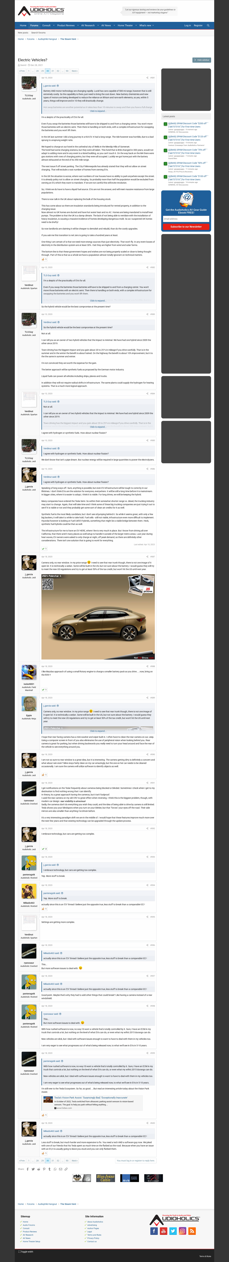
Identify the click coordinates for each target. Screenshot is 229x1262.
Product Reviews (66, 25)
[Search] (208, 25)
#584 (152, 393)
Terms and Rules (94, 1235)
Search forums (38, 32)
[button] (53, 25)
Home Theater (125, 25)
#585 (152, 440)
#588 (152, 666)
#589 (152, 698)
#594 (152, 885)
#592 (152, 828)
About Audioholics (95, 1222)
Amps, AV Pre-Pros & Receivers (180, 172)
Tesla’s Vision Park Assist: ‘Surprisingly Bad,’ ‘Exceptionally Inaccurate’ (90, 1097)
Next (74, 71)
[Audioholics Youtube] (163, 1234)
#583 (152, 314)
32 (58, 71)
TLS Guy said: (50, 275)
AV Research (88, 25)
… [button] (32, 71)
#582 (152, 267)
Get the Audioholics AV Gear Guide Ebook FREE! (186, 211)
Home (23, 25)
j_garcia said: (49, 86)
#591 (152, 783)
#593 (152, 857)
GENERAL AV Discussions (178, 132)
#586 (152, 469)
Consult (46, 25)
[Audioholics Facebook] (154, 1234)
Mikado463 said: (51, 953)
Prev (22, 71)
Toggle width (26, 1251)
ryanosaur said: (50, 1014)
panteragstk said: (51, 893)
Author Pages (93, 1228)
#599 (152, 1053)
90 (67, 71)
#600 (152, 1123)
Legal (89, 1232)
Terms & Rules (205, 1256)
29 (42, 71)
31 (53, 71)
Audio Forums (29, 1225)
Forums (34, 25)
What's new (145, 25)
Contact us (92, 1241)
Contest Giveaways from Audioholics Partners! (186, 145)
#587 (152, 556)
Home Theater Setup (31, 1241)
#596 (152, 945)
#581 (152, 78)
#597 (152, 976)
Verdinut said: (50, 322)
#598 (152, 1006)
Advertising (92, 1225)
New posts (23, 32)
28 (37, 71)
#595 (152, 917)
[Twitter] (173, 1234)
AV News (106, 25)
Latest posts (169, 116)
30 (47, 71)
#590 (152, 754)
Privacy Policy (93, 1238)
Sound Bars (172, 158)
